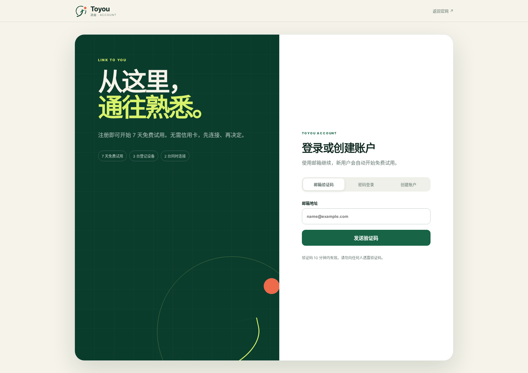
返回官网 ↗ (443, 11)
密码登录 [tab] (366, 184)
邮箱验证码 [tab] (324, 184)
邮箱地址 (310, 203)
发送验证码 (366, 238)
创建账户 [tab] (408, 184)
